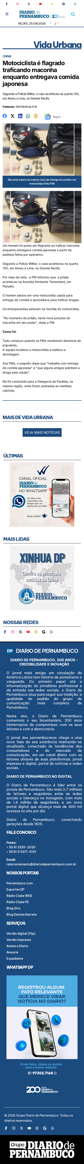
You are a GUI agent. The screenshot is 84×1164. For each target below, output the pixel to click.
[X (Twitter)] (29, 4)
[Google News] (63, 4)
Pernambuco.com (19, 883)
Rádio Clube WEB (19, 896)
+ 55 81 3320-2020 (21, 847)
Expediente (14, 959)
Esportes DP (15, 889)
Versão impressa (18, 940)
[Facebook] (8, 4)
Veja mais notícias (42, 432)
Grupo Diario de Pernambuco (37, 1115)
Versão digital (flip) (20, 933)
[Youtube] (40, 4)
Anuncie (12, 952)
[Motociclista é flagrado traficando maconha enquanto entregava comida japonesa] (5, 116)
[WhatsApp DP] (75, 4)
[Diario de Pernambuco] (42, 14)
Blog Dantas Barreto (21, 914)
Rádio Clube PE (17, 902)
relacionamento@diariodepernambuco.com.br (41, 864)
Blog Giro (13, 908)
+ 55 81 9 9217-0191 (21, 852)
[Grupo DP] (42, 1149)
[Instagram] (17, 4)
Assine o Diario (17, 946)
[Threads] (52, 4)
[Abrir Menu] (7, 14)
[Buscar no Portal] (73, 14)
